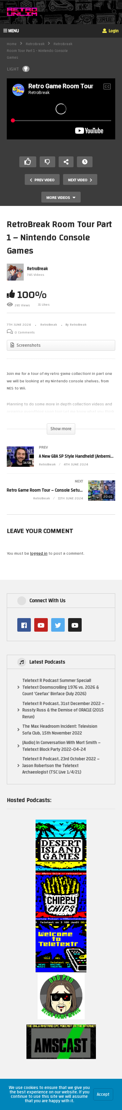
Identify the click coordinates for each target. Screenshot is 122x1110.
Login (113, 31)
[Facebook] (24, 625)
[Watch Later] (85, 161)
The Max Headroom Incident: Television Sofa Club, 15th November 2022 (59, 729)
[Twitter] (58, 625)
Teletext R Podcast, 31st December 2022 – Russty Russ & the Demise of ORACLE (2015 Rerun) (63, 711)
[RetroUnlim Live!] (75, 625)
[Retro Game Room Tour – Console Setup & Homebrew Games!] (61, 497)
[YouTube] (41, 625)
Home (12, 44)
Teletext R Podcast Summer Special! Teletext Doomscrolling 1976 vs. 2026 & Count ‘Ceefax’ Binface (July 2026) (60, 687)
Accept (103, 1094)
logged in (38, 553)
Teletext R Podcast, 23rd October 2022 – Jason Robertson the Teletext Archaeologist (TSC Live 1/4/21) (61, 766)
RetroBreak (35, 44)
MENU (13, 31)
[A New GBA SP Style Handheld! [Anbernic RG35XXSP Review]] (61, 463)
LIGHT (13, 69)
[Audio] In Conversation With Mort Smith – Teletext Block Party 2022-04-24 (61, 746)
